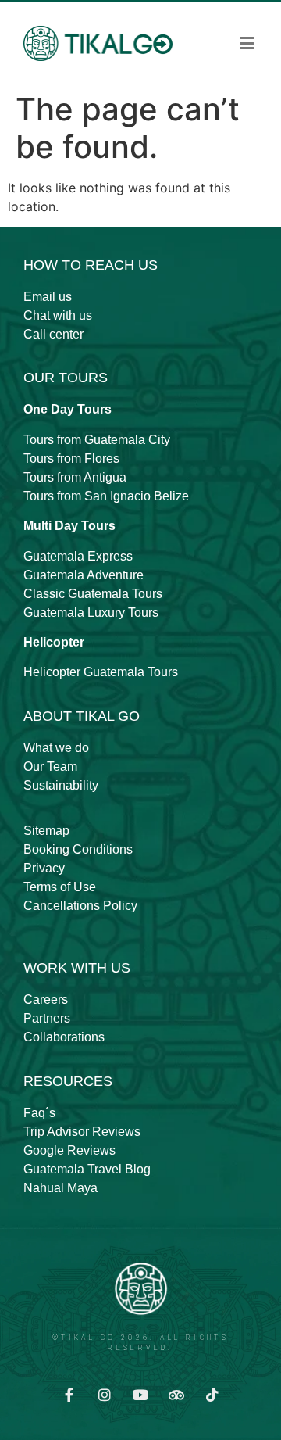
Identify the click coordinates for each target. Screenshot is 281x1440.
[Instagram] (105, 1395)
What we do (56, 747)
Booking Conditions (78, 849)
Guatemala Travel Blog (87, 1169)
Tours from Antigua (74, 477)
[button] (247, 43)
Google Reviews (69, 1150)
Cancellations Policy (80, 905)
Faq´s (39, 1112)
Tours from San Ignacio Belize (106, 496)
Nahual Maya (60, 1188)
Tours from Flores (71, 458)
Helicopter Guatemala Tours (100, 672)
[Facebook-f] (69, 1395)
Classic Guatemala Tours (92, 593)
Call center (53, 334)
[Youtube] (140, 1395)
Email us (47, 296)
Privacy (44, 868)
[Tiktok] (212, 1395)
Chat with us (57, 315)
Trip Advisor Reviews (81, 1131)
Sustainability (60, 785)
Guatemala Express (78, 556)
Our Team (50, 766)
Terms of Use (59, 887)
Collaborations (64, 1037)
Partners (46, 1018)
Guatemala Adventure (83, 575)
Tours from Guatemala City (96, 439)
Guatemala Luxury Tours (90, 612)
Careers (45, 999)
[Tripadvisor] (176, 1395)
